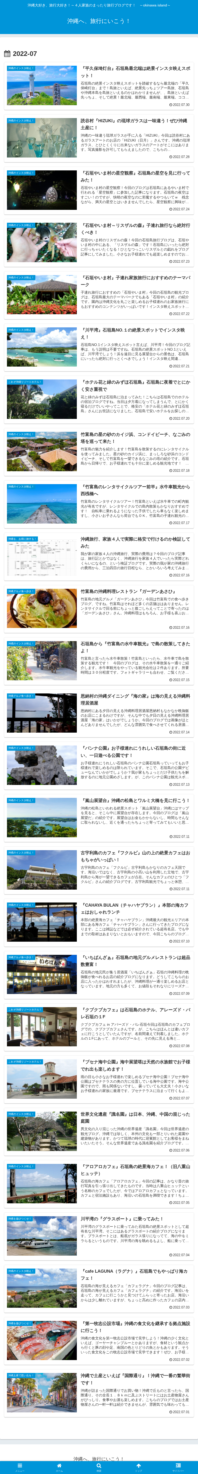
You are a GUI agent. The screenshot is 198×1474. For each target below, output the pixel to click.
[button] (182, 971)
